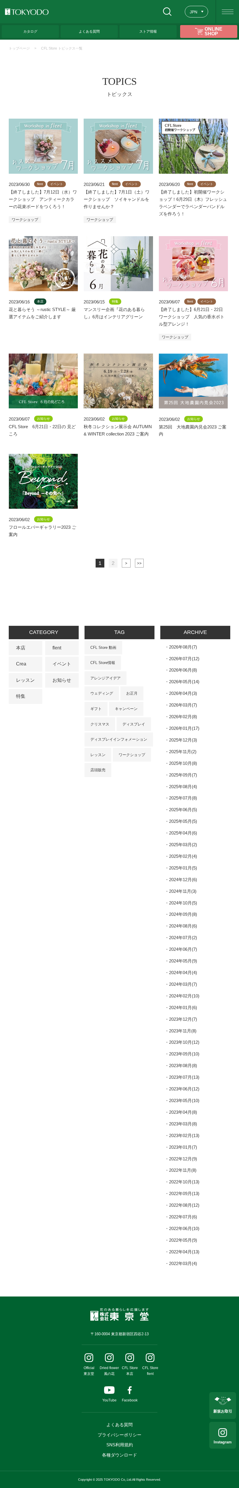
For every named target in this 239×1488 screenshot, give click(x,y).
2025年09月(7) (183, 774)
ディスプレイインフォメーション (118, 739)
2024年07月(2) (183, 937)
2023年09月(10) (184, 1053)
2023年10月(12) (184, 1042)
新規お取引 (222, 1411)
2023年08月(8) (183, 1065)
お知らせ (61, 680)
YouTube (109, 1400)
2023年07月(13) (184, 1077)
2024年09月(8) (183, 914)
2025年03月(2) (183, 844)
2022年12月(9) (183, 1158)
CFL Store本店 (130, 1371)
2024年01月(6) (183, 1007)
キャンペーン (126, 709)
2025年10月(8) (183, 763)
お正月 (132, 693)
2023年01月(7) (183, 1147)
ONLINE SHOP (213, 31)
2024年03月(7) (183, 984)
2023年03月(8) (183, 1123)
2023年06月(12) (184, 1088)
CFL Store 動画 (103, 647)
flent (56, 647)
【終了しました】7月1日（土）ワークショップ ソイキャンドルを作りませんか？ (117, 199)
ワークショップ (25, 219)
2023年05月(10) (184, 1100)
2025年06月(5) (183, 809)
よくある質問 (119, 1424)
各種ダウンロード (119, 1454)
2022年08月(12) (184, 1205)
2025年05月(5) (183, 821)
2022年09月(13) (184, 1193)
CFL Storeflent (150, 1371)
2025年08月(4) (183, 786)
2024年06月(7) (183, 949)
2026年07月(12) (184, 658)
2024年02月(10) (184, 995)
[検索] (167, 11)
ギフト (96, 709)
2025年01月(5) (183, 867)
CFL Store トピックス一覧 (61, 48)
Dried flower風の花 (109, 1371)
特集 (20, 696)
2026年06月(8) (183, 669)
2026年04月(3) (183, 693)
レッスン (25, 680)
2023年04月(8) (183, 1112)
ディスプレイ (133, 724)
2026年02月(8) (183, 716)
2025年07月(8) (183, 797)
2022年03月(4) (183, 1263)
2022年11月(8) (182, 1170)
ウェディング (101, 693)
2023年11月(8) (182, 1030)
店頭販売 (98, 770)
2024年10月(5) (183, 902)
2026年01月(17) (184, 728)
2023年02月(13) (184, 1135)
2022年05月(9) (183, 1240)
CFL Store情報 (102, 662)
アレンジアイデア (105, 678)
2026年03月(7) (183, 704)
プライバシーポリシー (119, 1434)
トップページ (19, 48)
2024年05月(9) (183, 960)
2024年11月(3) (182, 891)
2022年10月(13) (184, 1181)
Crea (21, 663)
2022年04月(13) (184, 1251)
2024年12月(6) (183, 879)
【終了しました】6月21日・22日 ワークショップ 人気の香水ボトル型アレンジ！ (193, 316)
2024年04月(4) (183, 972)
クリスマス (99, 724)
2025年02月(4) (183, 856)
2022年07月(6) (183, 1216)
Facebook (130, 1400)
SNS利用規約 (119, 1444)
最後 (139, 563)
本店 (20, 647)
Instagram (223, 1442)
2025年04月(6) (183, 832)
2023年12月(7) (183, 1019)
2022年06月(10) (184, 1228)
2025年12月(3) (183, 739)
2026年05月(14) (184, 681)
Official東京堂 (89, 1371)
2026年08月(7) (183, 646)
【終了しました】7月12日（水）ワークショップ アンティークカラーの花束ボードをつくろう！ (43, 199)
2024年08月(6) (183, 925)
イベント (61, 663)
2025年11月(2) (182, 751)
